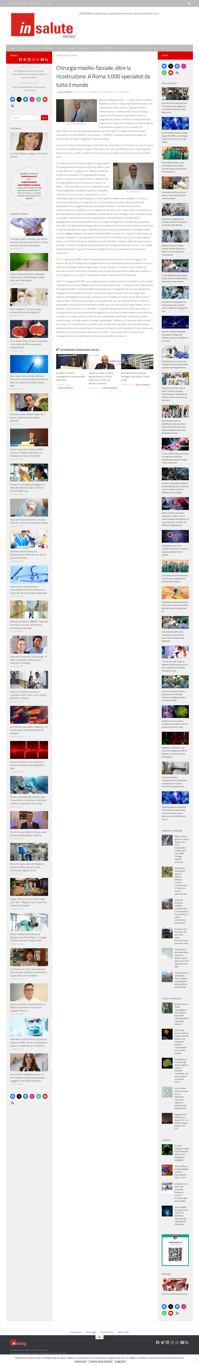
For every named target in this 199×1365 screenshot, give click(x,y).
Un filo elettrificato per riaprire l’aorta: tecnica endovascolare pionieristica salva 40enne (174, 278)
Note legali (91, 1332)
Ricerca (36, 48)
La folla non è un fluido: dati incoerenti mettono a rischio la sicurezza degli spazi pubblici (181, 1192)
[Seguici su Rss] (46, 59)
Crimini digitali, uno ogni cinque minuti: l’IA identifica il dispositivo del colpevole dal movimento (181, 1216)
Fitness (59, 48)
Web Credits (123, 1332)
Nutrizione (48, 48)
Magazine (34, 3)
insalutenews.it (65, 92)
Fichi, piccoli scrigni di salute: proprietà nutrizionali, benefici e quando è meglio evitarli (28, 344)
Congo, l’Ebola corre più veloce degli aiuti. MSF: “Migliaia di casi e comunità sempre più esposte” (28, 902)
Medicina (23, 48)
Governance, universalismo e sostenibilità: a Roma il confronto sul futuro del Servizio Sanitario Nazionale (28, 589)
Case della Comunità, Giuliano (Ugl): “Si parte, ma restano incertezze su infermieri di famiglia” (28, 659)
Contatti (48, 3)
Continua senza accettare (100, 1361)
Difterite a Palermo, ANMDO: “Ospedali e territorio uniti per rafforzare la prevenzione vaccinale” (29, 624)
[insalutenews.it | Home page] (43, 25)
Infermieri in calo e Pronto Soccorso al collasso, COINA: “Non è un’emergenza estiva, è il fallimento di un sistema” (28, 1042)
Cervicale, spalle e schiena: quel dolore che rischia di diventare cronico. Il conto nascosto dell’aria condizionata (29, 242)
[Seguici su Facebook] (20, 59)
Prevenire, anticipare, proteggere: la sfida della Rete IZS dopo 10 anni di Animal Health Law (27, 487)
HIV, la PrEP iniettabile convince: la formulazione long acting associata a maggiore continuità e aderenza (27, 1077)
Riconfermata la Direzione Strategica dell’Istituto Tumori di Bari (135, 376)
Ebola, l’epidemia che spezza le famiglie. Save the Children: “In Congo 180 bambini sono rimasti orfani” (28, 937)
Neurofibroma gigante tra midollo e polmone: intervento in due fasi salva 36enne (174, 222)
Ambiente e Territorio (125, 48)
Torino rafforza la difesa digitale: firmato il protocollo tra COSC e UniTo (181, 1172)
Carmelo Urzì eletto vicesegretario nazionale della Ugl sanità (70, 376)
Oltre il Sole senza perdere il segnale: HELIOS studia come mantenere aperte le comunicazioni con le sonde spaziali (181, 1041)
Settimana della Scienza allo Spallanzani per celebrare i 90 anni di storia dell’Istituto (28, 554)
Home (10, 3)
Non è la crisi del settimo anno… (175, 1294)
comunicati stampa (66, 55)
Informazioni (75, 1332)
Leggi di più (120, 1361)
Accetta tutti (80, 1361)
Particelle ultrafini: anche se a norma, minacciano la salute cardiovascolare (174, 195)
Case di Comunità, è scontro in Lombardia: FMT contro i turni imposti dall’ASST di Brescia (28, 695)
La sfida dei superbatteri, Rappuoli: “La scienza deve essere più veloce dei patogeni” (28, 730)
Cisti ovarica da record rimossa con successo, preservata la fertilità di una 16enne (175, 578)
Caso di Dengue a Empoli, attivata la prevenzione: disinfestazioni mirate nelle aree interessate (27, 277)
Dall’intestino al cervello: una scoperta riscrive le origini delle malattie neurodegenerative (175, 364)
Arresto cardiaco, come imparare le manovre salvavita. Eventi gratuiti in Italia (27, 765)
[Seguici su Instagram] (33, 59)
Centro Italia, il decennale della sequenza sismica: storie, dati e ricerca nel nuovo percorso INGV (181, 958)
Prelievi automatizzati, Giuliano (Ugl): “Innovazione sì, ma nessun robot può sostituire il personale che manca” (28, 800)
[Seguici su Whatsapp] (37, 59)
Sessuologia (84, 48)
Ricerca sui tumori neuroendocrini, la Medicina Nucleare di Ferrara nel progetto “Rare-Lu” (27, 1007)
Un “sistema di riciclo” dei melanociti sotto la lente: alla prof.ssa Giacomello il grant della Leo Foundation (28, 972)
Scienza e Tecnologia (147, 48)
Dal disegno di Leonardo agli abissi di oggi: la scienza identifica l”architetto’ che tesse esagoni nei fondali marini (181, 1070)
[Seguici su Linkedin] (29, 59)
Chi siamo (21, 3)
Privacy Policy (107, 1332)
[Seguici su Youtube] (42, 59)
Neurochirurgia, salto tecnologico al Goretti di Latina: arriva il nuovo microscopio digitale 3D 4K (27, 867)
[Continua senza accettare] (195, 1359)
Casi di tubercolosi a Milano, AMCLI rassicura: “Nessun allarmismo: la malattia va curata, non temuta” (27, 452)
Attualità (108, 48)
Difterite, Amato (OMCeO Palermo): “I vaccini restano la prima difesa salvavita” (28, 417)
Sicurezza (165, 48)
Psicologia (71, 48)
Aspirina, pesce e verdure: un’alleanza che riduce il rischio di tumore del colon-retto (175, 724)
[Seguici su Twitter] (24, 59)
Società (97, 48)
